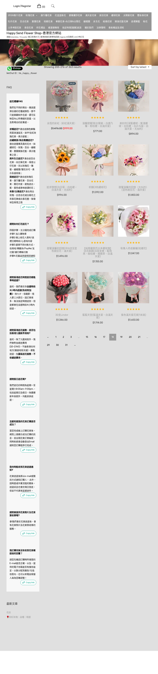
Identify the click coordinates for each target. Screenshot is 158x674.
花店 (8, 612)
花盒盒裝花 (60, 15)
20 (130, 337)
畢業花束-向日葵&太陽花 (68, 21)
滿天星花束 (90, 15)
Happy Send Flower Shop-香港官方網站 (33, 33)
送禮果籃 (135, 21)
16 (95, 337)
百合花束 (24, 21)
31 (66, 345)
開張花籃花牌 (121, 21)
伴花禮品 (40, 27)
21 (139, 337)
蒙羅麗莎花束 (75, 15)
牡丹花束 (12, 21)
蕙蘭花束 (36, 21)
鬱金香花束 (142, 15)
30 (57, 345)
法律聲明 (101, 27)
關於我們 (89, 27)
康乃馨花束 (46, 15)
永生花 (96, 21)
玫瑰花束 (30, 15)
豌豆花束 (103, 15)
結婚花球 (107, 21)
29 (48, 345)
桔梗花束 (48, 21)
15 (87, 337)
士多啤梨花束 (14, 27)
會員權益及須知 (116, 27)
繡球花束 (115, 15)
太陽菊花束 (128, 15)
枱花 (145, 21)
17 (104, 337)
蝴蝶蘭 (86, 21)
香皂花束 (28, 27)
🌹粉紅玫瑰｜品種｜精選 (18, 617)
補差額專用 (53, 27)
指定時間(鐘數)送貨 (72, 27)
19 (121, 337)
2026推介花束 (15, 15)
